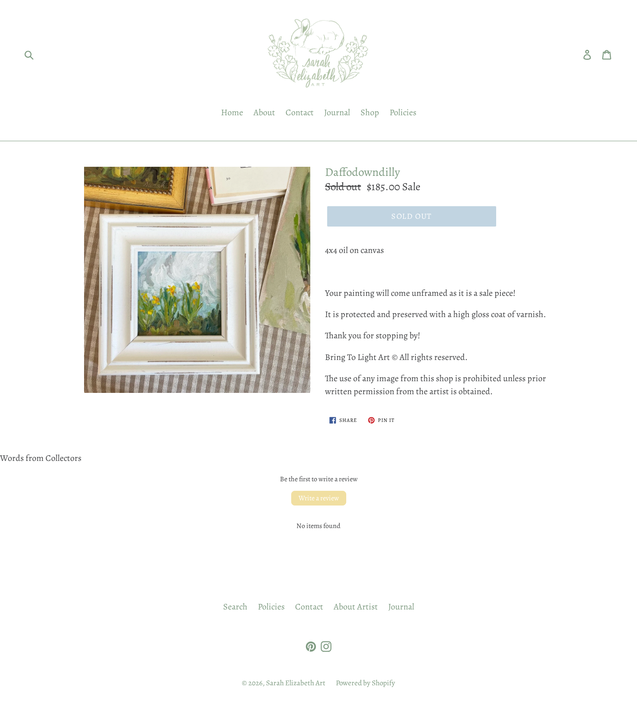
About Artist (356, 607)
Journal (337, 112)
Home (232, 112)
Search (235, 607)
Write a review (319, 498)
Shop (370, 112)
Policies (403, 112)
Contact (300, 112)
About (264, 112)
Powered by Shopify (365, 683)
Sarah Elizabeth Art (295, 683)
